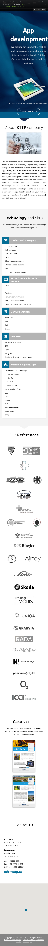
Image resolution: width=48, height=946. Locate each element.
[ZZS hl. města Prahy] (11, 450)
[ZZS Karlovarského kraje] (24, 465)
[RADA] (24, 639)
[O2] (24, 685)
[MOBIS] (24, 600)
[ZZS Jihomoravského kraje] (16, 522)
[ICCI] (24, 697)
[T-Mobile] (24, 650)
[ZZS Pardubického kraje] (24, 509)
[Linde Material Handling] (24, 573)
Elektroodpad (27, 942)
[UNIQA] (24, 615)
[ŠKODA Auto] (24, 587)
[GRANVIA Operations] (24, 628)
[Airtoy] (33, 559)
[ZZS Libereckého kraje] (37, 480)
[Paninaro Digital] (24, 673)
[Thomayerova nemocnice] (12, 558)
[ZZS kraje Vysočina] (37, 522)
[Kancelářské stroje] (24, 662)
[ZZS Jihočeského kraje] (24, 535)
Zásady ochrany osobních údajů (14, 6)
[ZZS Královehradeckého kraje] (24, 494)
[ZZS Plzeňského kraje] (15, 480)
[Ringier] (24, 546)
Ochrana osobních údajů (12, 940)
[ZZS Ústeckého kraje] (32, 450)
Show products (24, 111)
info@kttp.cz (13, 872)
